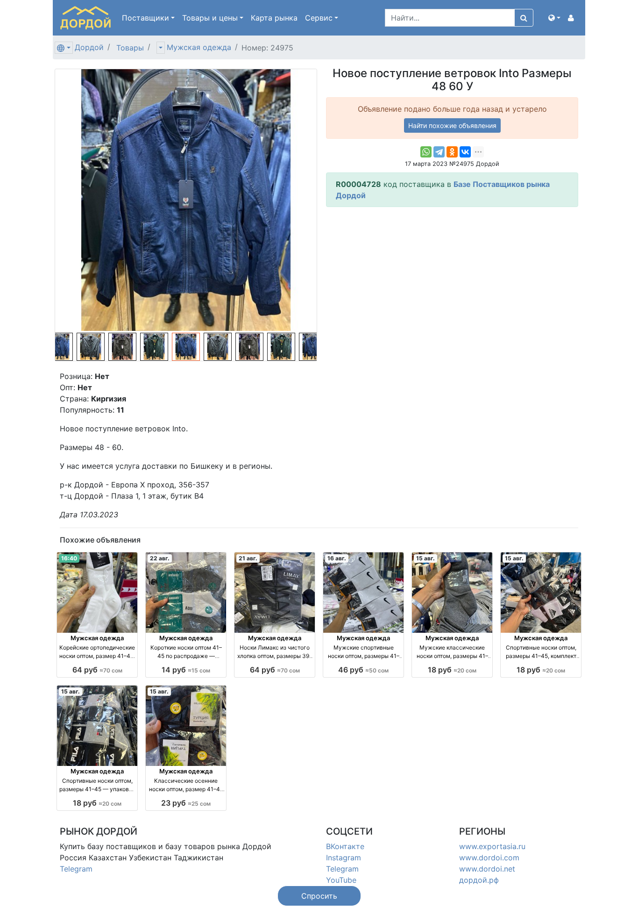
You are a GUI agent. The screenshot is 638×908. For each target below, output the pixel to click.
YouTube (341, 880)
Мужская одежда (199, 47)
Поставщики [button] (145, 17)
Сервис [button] (319, 17)
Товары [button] (210, 17)
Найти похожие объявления (452, 125)
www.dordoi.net (487, 868)
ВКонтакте (345, 846)
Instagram (343, 857)
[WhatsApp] (426, 151)
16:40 (69, 558)
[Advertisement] (452, 279)
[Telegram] (439, 151)
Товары (130, 47)
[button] (554, 17)
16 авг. (336, 558)
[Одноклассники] (452, 151)
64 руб (97, 669)
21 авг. (248, 558)
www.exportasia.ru (492, 846)
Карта (274, 17)
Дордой (89, 47)
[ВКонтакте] (465, 151)
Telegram (76, 868)
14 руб (186, 669)
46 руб (363, 669)
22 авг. (160, 558)
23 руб (186, 803)
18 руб (452, 669)
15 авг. (425, 558)
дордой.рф (479, 880)
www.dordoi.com (489, 857)
